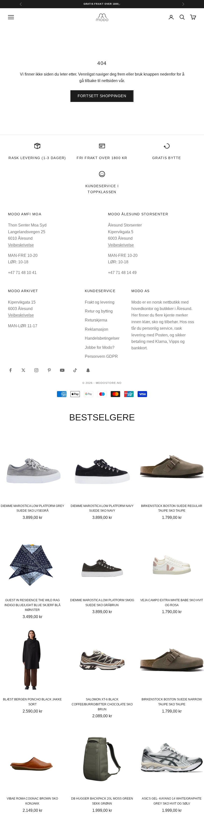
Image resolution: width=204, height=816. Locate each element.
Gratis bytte (166, 158)
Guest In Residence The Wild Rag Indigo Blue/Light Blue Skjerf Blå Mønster (32, 605)
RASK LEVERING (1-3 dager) (37, 158)
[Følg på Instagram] (36, 370)
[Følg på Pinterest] (49, 370)
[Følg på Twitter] (23, 370)
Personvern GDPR (101, 356)
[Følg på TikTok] (75, 370)
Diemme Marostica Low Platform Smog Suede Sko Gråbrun (102, 602)
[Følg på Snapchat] (88, 370)
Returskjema (96, 320)
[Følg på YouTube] (62, 370)
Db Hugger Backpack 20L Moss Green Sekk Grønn (102, 801)
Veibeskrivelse (21, 245)
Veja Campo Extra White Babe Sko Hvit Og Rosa (171, 602)
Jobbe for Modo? (99, 347)
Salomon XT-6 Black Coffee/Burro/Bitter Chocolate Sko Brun (102, 704)
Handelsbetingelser (102, 338)
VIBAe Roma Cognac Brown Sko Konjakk (32, 801)
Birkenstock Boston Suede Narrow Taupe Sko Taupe (172, 702)
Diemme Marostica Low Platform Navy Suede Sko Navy (102, 508)
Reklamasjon (96, 329)
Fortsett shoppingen (102, 96)
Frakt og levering (99, 302)
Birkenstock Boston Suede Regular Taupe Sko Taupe (171, 508)
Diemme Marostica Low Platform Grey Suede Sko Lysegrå (32, 508)
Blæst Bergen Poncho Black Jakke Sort (32, 702)
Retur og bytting (99, 311)
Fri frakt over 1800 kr (102, 158)
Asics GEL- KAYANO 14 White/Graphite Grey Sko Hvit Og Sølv (172, 801)
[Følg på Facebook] (10, 370)
